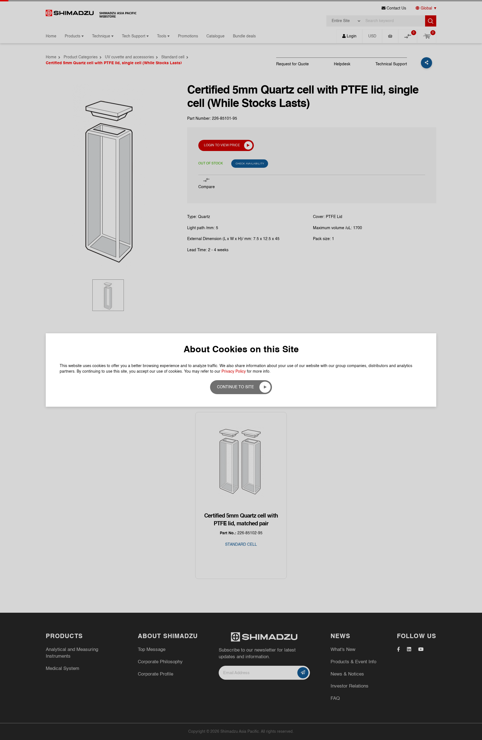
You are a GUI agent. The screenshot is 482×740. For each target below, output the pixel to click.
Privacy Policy (233, 371)
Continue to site (235, 387)
